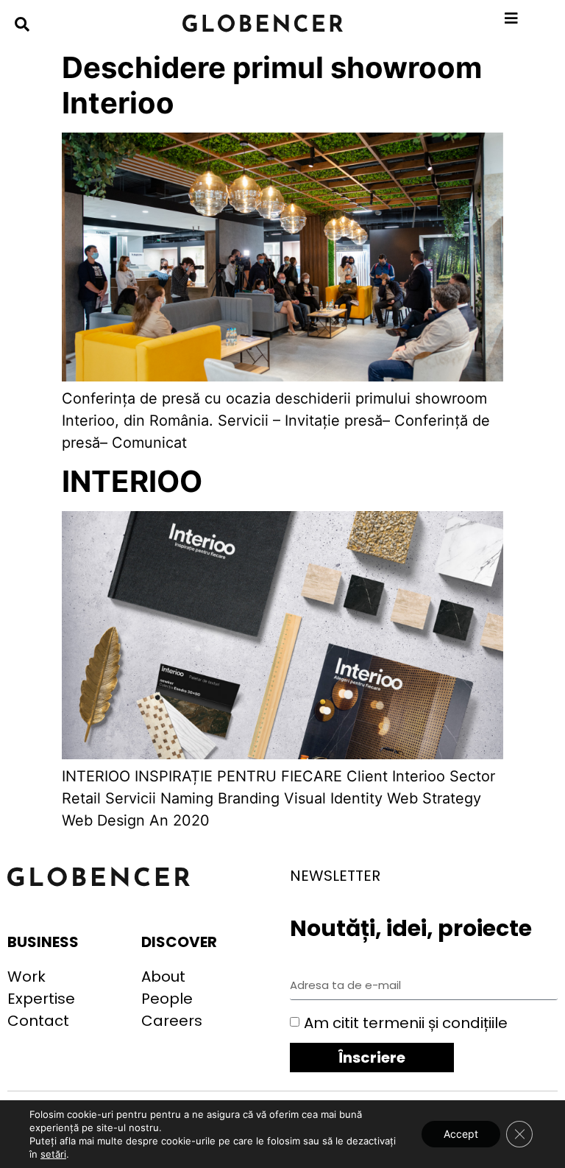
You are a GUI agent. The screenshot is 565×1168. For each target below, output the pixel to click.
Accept (461, 1133)
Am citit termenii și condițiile (406, 1022)
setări (53, 1154)
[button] (22, 24)
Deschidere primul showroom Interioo (272, 85)
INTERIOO (132, 481)
